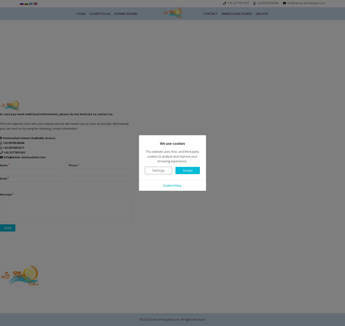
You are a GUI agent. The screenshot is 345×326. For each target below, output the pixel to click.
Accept (188, 170)
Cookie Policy (172, 185)
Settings (158, 170)
